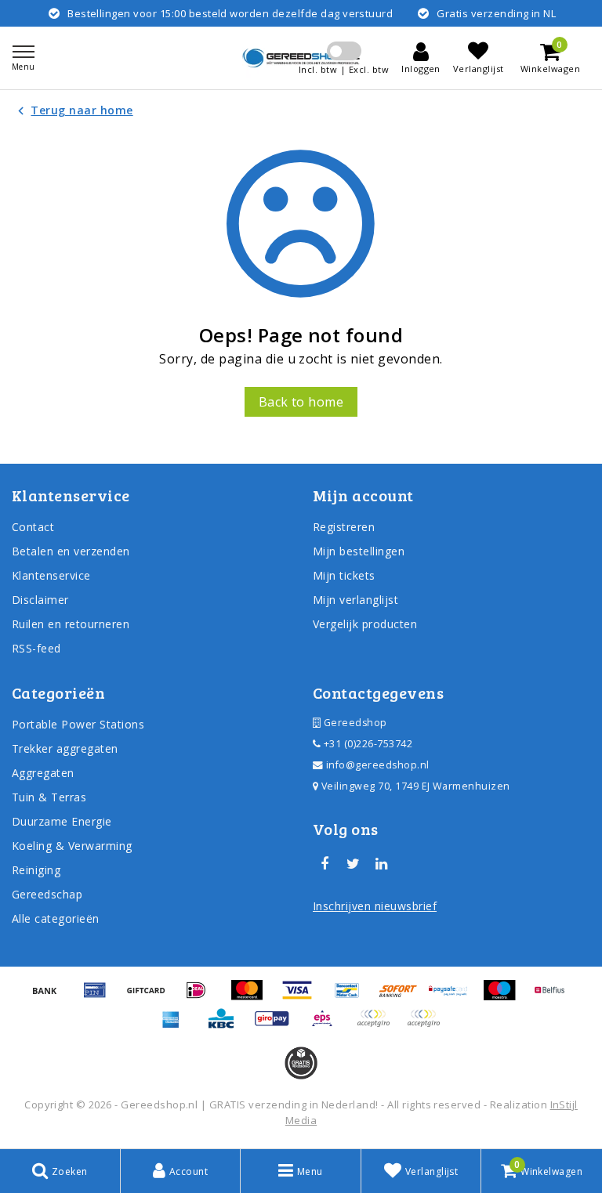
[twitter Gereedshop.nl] (352, 864)
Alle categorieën (56, 918)
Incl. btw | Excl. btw (344, 69)
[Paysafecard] (454, 997)
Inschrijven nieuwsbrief (375, 905)
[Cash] (151, 997)
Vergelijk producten (365, 623)
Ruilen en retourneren (70, 623)
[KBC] (226, 1025)
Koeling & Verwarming (72, 845)
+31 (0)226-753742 (366, 743)
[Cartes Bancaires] (379, 1025)
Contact (33, 526)
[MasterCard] (252, 997)
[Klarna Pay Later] (427, 1025)
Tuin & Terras (49, 797)
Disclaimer (40, 599)
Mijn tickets (344, 575)
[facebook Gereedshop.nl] (324, 864)
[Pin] (100, 997)
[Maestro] (505, 997)
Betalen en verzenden (71, 551)
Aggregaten (43, 772)
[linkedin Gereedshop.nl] (381, 864)
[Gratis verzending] (301, 1063)
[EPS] (328, 1025)
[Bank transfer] (50, 997)
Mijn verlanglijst (355, 599)
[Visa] (302, 997)
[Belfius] (553, 997)
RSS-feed (36, 648)
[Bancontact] (353, 997)
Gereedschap (47, 894)
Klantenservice (51, 575)
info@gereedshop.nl (378, 765)
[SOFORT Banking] (404, 997)
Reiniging (36, 869)
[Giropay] (277, 1025)
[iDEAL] (201, 997)
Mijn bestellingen (358, 551)
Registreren (344, 526)
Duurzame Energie (62, 821)
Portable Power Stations (78, 724)
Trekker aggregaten (65, 748)
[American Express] (176, 1025)
